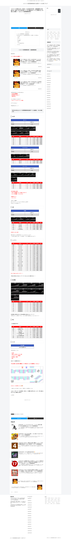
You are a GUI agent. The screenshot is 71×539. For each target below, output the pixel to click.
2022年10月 (49, 82)
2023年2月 (29, 498)
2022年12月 (49, 78)
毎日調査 (48, 67)
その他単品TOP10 (21, 43)
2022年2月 (48, 99)
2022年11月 (49, 80)
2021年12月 (30, 528)
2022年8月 (48, 86)
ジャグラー (19, 39)
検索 (47, 8)
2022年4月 (48, 95)
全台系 (19, 36)
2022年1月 (29, 526)
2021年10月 (49, 108)
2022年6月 (48, 91)
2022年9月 (48, 84)
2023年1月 (48, 76)
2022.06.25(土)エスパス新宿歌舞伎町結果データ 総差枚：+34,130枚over (27, 35)
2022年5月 (48, 93)
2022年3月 (48, 97)
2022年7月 (29, 513)
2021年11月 (49, 106)
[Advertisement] (27, 20)
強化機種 (19, 40)
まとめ (19, 44)
